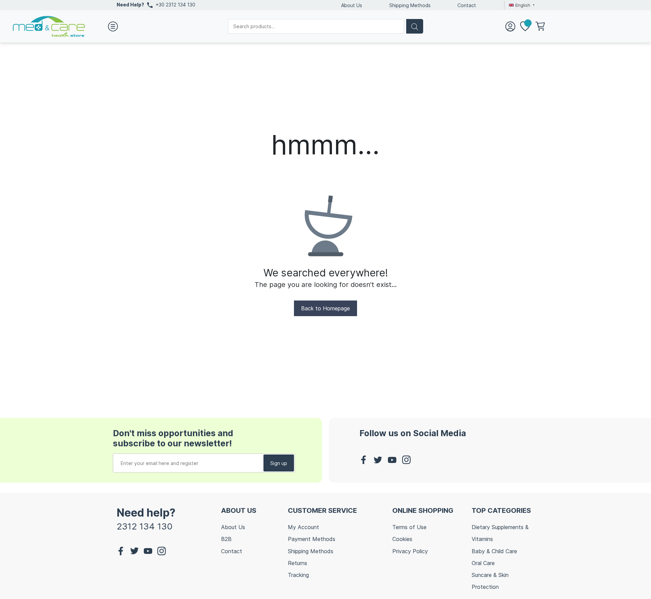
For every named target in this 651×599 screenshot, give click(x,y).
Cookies (402, 539)
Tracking (298, 575)
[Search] (414, 26)
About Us (351, 5)
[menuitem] (520, 5)
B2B (226, 539)
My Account (303, 527)
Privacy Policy (410, 551)
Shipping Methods (410, 5)
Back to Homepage (325, 308)
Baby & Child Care (494, 551)
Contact (466, 5)
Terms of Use (409, 527)
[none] (520, 5)
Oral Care (483, 563)
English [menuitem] (522, 5)
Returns (297, 563)
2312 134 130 (145, 526)
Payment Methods (311, 539)
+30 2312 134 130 (175, 4)
